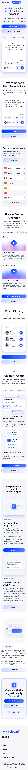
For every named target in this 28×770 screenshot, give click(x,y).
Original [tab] (8, 328)
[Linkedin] (9, 737)
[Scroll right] (25, 37)
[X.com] (6, 737)
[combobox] (9, 67)
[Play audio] (22, 68)
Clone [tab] (20, 328)
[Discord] (3, 737)
